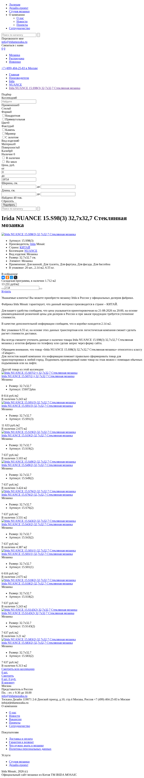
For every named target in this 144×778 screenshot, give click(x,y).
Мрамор (10, 133)
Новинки (15, 61)
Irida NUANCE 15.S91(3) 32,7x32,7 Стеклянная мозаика (37, 405)
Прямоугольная (15, 119)
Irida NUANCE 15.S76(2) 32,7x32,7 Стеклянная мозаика (37, 494)
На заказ (11, 161)
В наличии (13, 158)
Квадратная (12, 115)
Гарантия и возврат (21, 742)
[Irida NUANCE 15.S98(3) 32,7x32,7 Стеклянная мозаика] (39, 234)
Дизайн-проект (18, 8)
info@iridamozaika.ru (14, 41)
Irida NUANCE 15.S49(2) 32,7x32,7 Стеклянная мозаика (37, 465)
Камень (10, 129)
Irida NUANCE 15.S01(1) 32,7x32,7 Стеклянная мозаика (37, 553)
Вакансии (15, 719)
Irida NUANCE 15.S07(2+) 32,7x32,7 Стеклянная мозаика (38, 376)
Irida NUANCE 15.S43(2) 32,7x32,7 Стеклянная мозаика (37, 524)
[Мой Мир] (11, 277)
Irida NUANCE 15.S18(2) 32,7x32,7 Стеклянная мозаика (37, 583)
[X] (15, 277)
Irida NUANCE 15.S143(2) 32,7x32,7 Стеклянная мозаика (38, 613)
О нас (20, 18)
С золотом (11, 137)
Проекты (22, 24)
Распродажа (16, 58)
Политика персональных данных (30, 748)
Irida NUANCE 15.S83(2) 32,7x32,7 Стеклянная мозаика (37, 642)
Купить (6, 291)
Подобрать (9, 204)
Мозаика (14, 55)
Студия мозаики (19, 11)
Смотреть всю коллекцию (18, 669)
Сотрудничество (19, 28)
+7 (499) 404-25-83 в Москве (20, 68)
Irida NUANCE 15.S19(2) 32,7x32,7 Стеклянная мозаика (37, 435)
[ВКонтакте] (3, 277)
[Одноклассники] (7, 277)
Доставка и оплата (21, 738)
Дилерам (14, 4)
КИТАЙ (25, 247)
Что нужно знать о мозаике (26, 745)
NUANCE (30, 250)
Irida (33, 244)
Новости (22, 21)
